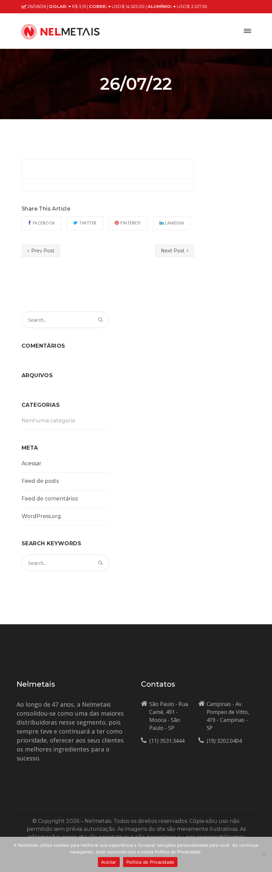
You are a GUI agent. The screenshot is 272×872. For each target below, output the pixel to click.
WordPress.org (41, 516)
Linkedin (174, 223)
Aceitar (108, 862)
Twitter (88, 223)
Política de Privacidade (150, 862)
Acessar (31, 463)
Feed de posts (40, 481)
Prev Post (42, 251)
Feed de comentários (50, 498)
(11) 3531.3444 (166, 740)
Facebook (44, 223)
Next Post (173, 251)
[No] (263, 854)
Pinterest (130, 223)
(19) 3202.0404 (224, 740)
